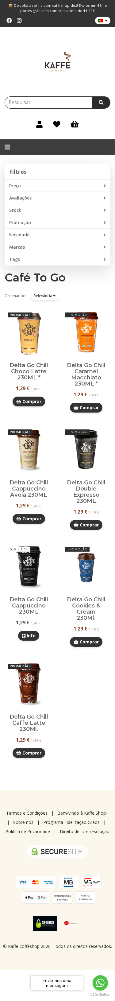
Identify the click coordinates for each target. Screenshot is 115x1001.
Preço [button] (15, 185)
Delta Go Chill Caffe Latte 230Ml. (29, 722)
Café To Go (35, 277)
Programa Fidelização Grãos (71, 822)
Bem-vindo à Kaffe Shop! (82, 813)
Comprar (31, 401)
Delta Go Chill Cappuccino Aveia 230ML (29, 488)
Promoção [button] (20, 222)
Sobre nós (23, 822)
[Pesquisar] (101, 102)
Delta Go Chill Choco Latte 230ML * (29, 371)
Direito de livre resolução (84, 831)
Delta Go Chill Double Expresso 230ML (86, 491)
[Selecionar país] (102, 20)
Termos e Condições (27, 813)
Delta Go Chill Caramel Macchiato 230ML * (86, 374)
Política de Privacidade (28, 831)
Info (30, 635)
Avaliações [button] (20, 198)
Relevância (43, 295)
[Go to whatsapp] (100, 983)
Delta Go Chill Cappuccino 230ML (29, 605)
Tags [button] (14, 259)
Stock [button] (15, 210)
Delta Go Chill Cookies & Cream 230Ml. (86, 608)
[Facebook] (9, 20)
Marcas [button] (17, 247)
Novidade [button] (19, 235)
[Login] (39, 124)
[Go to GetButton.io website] (100, 995)
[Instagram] (19, 20)
